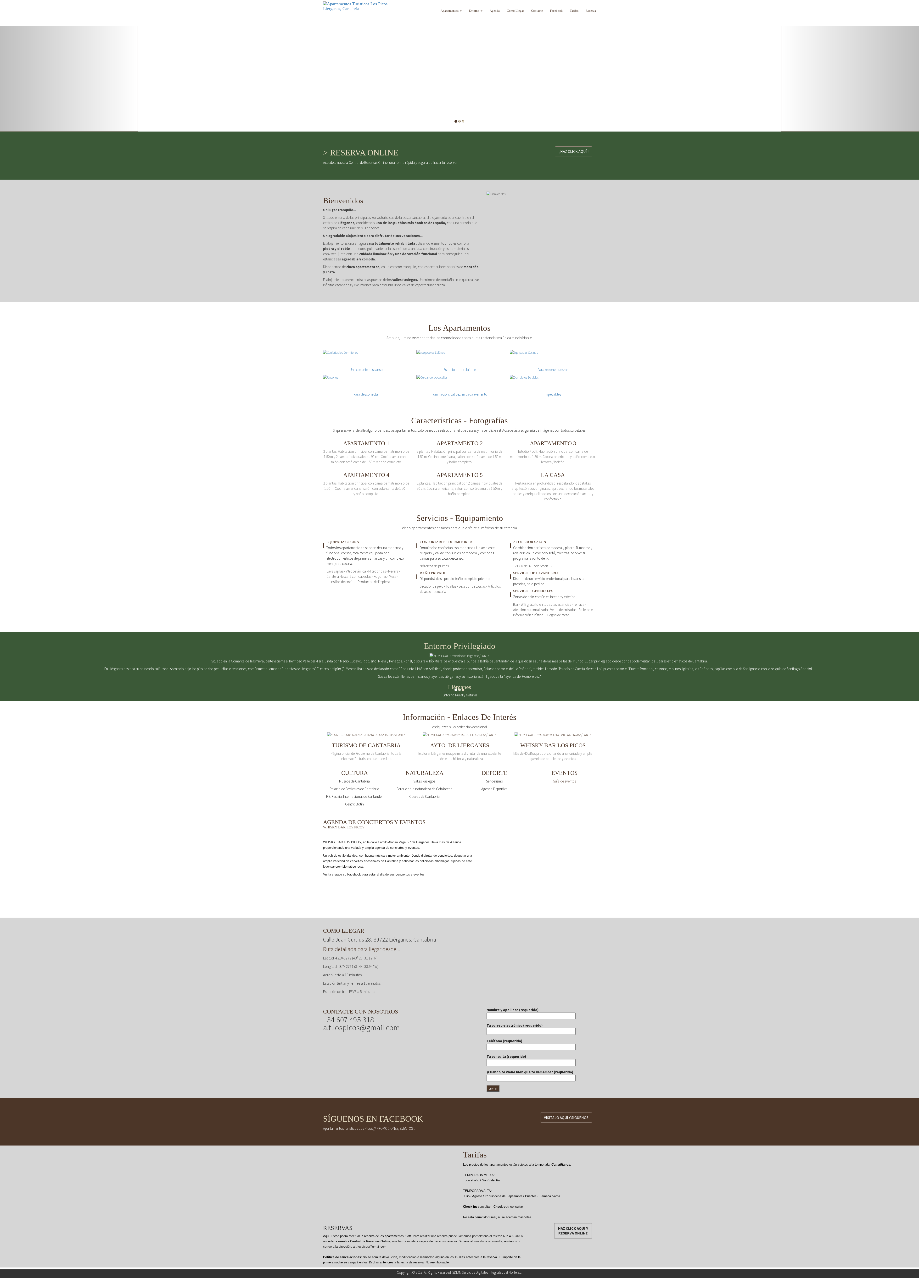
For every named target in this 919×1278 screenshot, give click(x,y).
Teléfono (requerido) (504, 1041)
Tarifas (574, 10)
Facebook (556, 10)
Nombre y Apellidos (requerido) (512, 1010)
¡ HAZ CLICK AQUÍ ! (573, 151)
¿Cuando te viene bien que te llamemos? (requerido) (530, 1072)
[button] (69, 66)
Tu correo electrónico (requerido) (515, 1025)
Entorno (474, 10)
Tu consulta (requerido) (506, 1056)
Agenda (495, 10)
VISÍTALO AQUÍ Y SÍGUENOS (566, 1117)
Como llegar (515, 10)
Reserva (591, 10)
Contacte (537, 10)
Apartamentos (450, 10)
